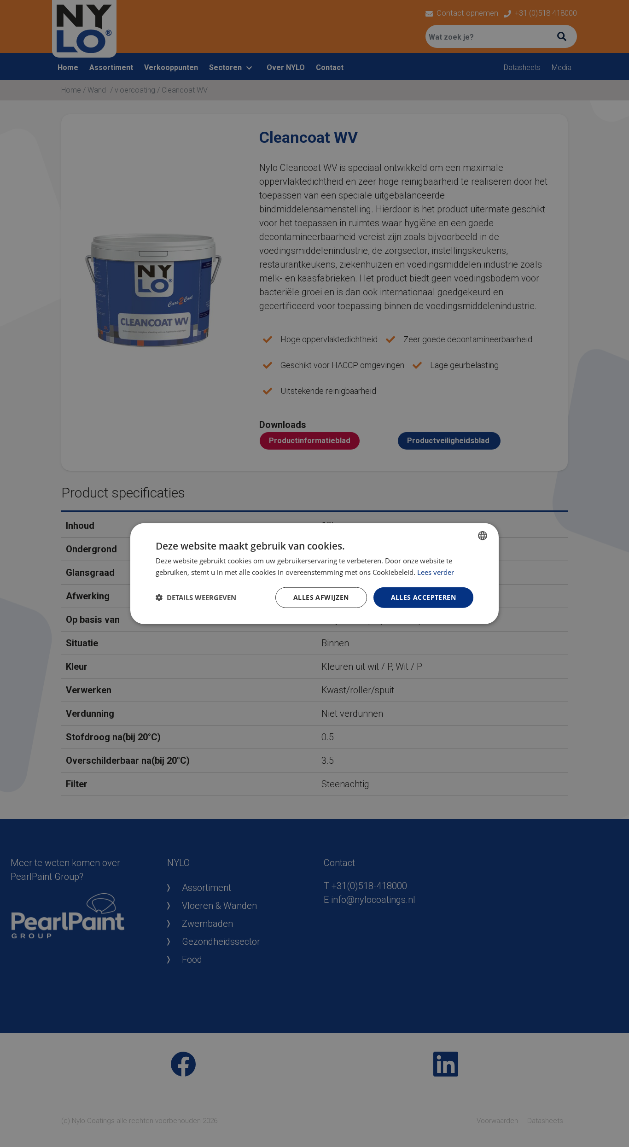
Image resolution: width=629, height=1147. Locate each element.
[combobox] (482, 535)
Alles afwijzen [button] (321, 597)
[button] (196, 597)
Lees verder (435, 572)
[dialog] (314, 573)
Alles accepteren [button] (423, 597)
